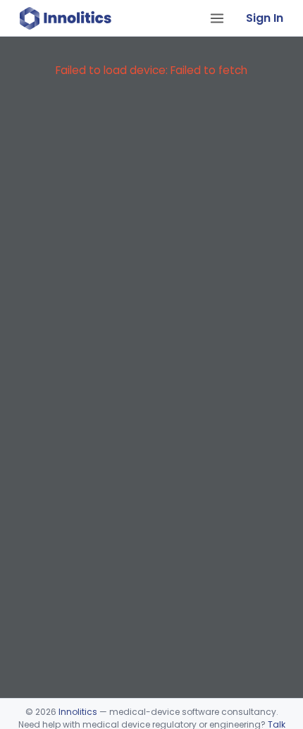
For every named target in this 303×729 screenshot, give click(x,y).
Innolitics (77, 712)
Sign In (264, 18)
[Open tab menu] (217, 18)
